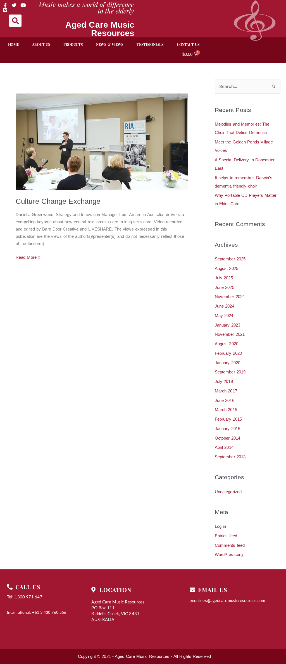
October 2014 (227, 438)
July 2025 (224, 277)
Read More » (28, 257)
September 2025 (230, 259)
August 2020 (226, 343)
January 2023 (227, 325)
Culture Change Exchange (58, 201)
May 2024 (224, 315)
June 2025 (224, 287)
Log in (220, 526)
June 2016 (224, 400)
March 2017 (226, 391)
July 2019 (224, 381)
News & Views (109, 44)
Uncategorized (228, 491)
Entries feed (226, 535)
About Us (41, 44)
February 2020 (228, 353)
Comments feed (230, 545)
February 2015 (228, 419)
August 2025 (226, 268)
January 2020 (227, 362)
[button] (15, 21)
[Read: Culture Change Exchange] (102, 141)
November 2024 (230, 296)
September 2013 (230, 456)
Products (73, 44)
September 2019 (230, 372)
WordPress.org (229, 554)
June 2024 (224, 306)
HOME (13, 44)
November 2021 (230, 334)
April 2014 (224, 447)
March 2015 (226, 409)
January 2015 (227, 428)
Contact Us (188, 44)
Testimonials (150, 44)
